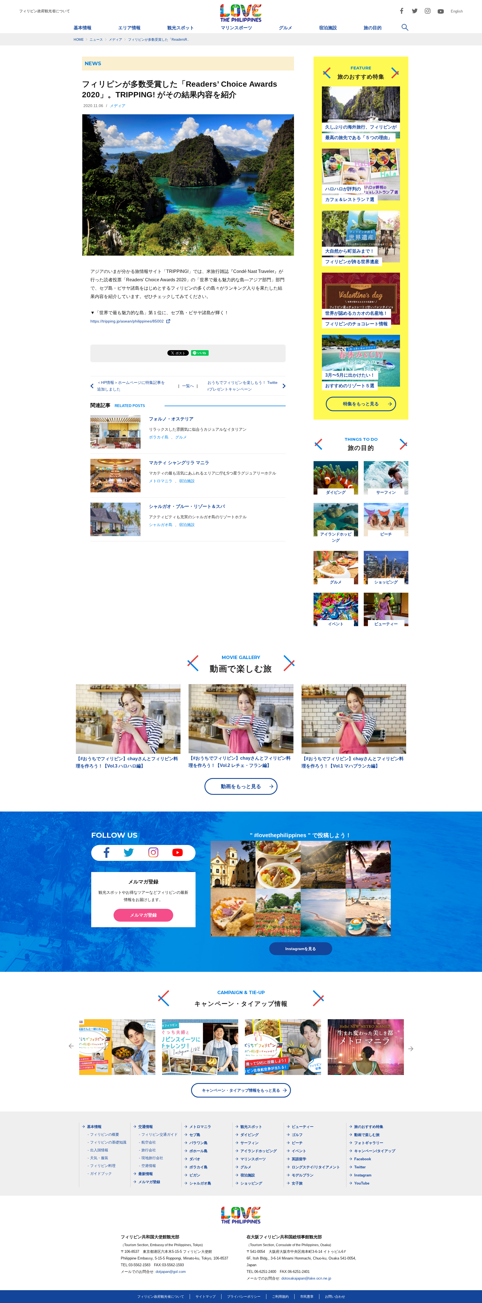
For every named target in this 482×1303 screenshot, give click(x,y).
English (457, 11)
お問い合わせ (335, 1297)
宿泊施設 (328, 27)
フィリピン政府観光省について (44, 11)
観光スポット (180, 27)
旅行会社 (148, 1150)
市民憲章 (307, 1297)
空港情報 (148, 1166)
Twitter (360, 1167)
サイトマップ (206, 1297)
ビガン (194, 1175)
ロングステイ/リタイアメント (316, 1167)
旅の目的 (373, 27)
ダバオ (194, 1159)
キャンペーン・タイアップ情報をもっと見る (241, 1090)
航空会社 (148, 1142)
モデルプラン (303, 1175)
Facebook (362, 1159)
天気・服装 (99, 1158)
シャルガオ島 (160, 524)
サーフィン (249, 1143)
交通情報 (145, 1127)
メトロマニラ (160, 481)
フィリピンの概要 (104, 1134)
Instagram (363, 1175)
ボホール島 (198, 1151)
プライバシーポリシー (244, 1297)
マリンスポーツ (236, 27)
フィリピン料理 (102, 1166)
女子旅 (297, 1183)
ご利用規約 (280, 1297)
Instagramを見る (300, 948)
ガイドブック (101, 1173)
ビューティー (303, 1127)
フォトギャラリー (368, 1143)
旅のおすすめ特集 (368, 1127)
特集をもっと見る (361, 403)
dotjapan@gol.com (171, 1272)
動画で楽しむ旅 (367, 1135)
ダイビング (249, 1135)
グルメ (285, 27)
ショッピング (251, 1183)
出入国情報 (99, 1150)
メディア (118, 105)
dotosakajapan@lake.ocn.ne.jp (306, 1278)
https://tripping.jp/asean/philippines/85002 (127, 321)
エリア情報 (129, 27)
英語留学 (299, 1159)
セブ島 (194, 1135)
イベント (299, 1151)
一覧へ (188, 386)
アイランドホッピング (258, 1151)
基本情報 (82, 27)
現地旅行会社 (152, 1158)
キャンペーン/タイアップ (374, 1151)
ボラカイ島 (158, 437)
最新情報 (145, 1174)
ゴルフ (297, 1135)
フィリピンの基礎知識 (108, 1142)
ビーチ (297, 1143)
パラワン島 (198, 1143)
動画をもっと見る (241, 786)
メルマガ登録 (143, 915)
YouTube (361, 1183)
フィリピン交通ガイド (159, 1134)
